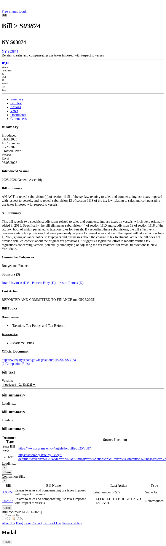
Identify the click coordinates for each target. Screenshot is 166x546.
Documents (18, 115)
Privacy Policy (72, 523)
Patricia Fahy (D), (45, 283)
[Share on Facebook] (7, 63)
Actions (15, 107)
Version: (7, 380)
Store (27, 523)
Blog (19, 523)
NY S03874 (10, 51)
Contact (37, 523)
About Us (8, 523)
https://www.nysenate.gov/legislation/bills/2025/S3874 (39, 360)
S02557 (7, 501)
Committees (18, 119)
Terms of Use (52, 523)
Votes (14, 111)
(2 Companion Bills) (16, 364)
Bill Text (16, 103)
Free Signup (10, 11)
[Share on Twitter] (4, 63)
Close (7, 472)
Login (23, 11)
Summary (17, 99)
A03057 (8, 492)
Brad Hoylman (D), (17, 283)
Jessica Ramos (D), (71, 283)
